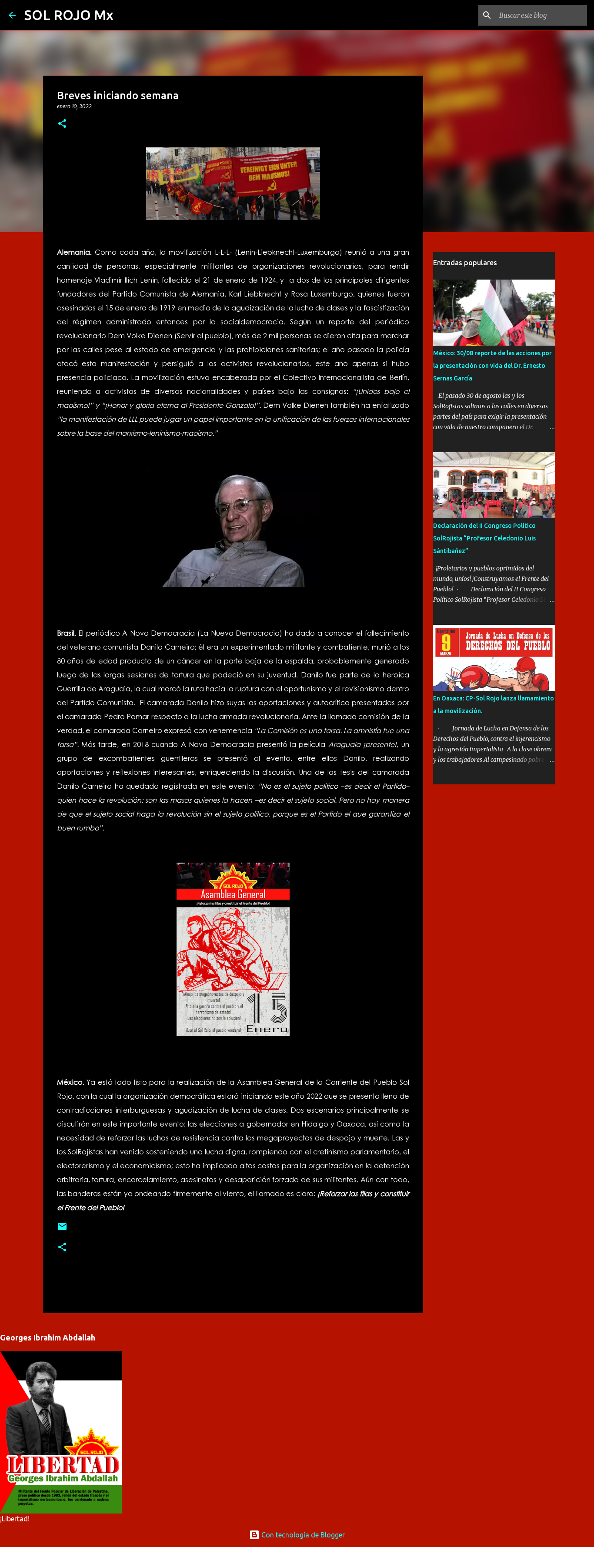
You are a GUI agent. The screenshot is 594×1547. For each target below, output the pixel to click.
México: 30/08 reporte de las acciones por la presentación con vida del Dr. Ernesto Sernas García (492, 366)
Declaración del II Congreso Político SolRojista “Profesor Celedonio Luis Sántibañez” (484, 538)
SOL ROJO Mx (68, 15)
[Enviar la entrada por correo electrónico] (62, 1230)
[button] (62, 124)
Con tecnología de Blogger (302, 1535)
